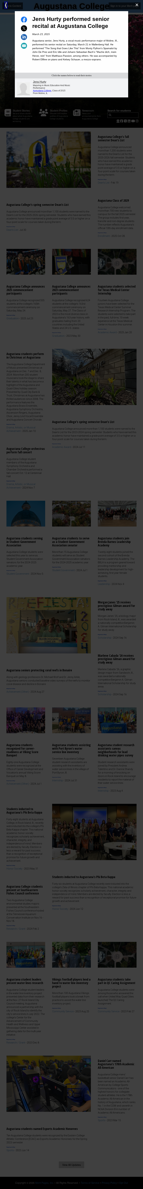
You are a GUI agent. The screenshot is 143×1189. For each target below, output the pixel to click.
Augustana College (42, 90)
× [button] (137, 5)
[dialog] (71, 594)
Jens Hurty (39, 81)
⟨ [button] (6, 5)
